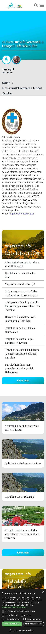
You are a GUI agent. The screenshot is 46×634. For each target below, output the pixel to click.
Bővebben (29, 605)
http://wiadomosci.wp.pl (21, 213)
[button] (23, 630)
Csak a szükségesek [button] (33, 624)
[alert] (23, 611)
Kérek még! (23, 380)
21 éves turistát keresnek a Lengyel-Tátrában (22, 90)
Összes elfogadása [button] (12, 624)
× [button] (43, 592)
